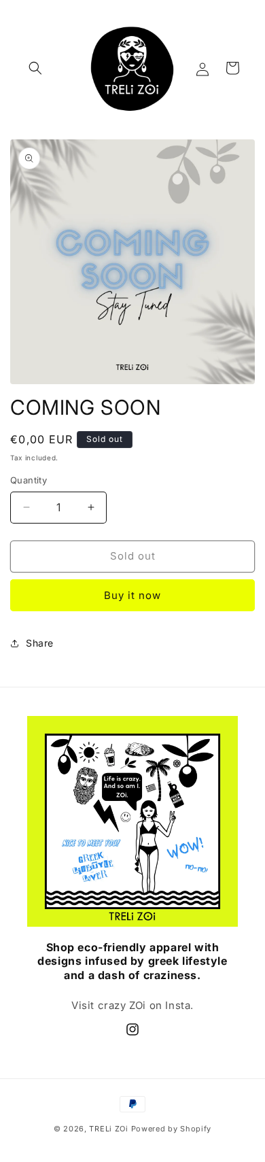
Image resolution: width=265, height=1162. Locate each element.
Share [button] (40, 643)
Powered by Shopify (171, 1128)
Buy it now (132, 595)
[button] (35, 68)
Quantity (28, 480)
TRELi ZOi (108, 1128)
